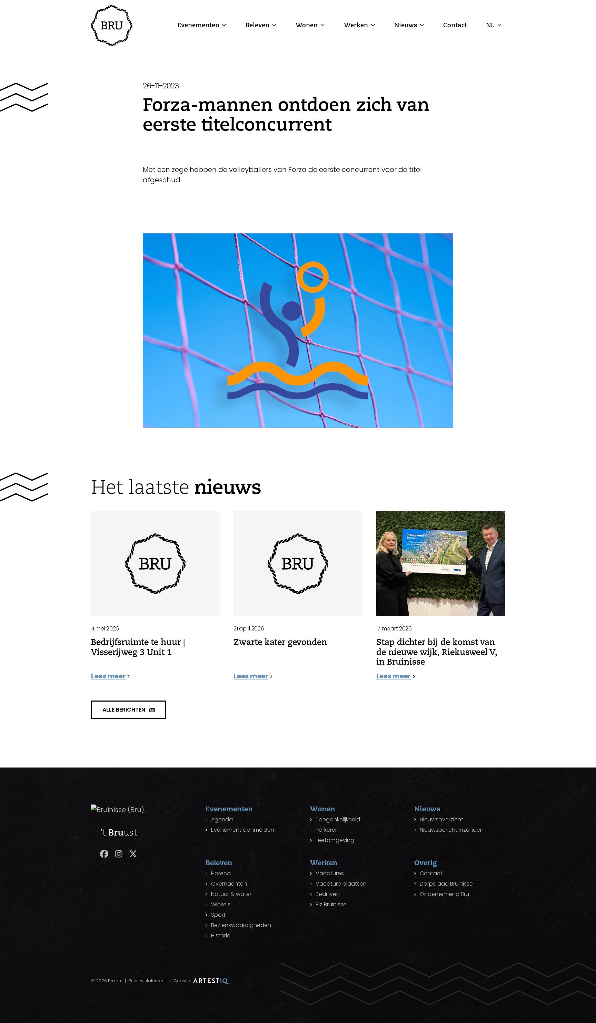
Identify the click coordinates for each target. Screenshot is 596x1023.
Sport (218, 915)
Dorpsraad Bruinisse (446, 884)
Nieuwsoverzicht (441, 819)
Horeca (221, 873)
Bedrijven (328, 894)
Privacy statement (147, 981)
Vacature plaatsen (341, 884)
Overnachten (229, 884)
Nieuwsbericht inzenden (452, 830)
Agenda (222, 819)
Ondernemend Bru (444, 894)
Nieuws (405, 25)
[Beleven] (274, 25)
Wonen (307, 25)
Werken (356, 25)
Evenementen (198, 25)
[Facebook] (104, 854)
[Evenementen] (224, 25)
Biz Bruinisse (331, 904)
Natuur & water (231, 894)
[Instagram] (119, 854)
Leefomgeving (335, 840)
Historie (220, 935)
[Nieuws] (422, 25)
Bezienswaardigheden (241, 925)
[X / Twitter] (133, 854)
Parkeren (327, 830)
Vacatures (330, 873)
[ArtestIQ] (211, 981)
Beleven (257, 25)
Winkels (220, 904)
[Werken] (373, 25)
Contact (455, 25)
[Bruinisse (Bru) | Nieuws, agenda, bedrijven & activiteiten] (111, 25)
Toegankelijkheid (338, 819)
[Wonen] (322, 25)
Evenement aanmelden (242, 830)
